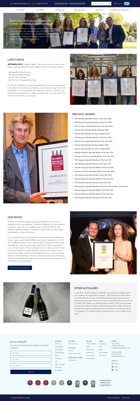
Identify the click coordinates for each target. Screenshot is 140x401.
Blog (100, 346)
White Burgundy (59, 352)
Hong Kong (102, 343)
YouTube (116, 370)
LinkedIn (116, 367)
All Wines (58, 343)
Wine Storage (90, 355)
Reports (71, 350)
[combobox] (101, 3)
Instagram (116, 363)
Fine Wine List (72, 343)
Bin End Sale (58, 370)
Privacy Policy (126, 397)
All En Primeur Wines (75, 353)
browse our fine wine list (20, 268)
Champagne (58, 358)
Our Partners (102, 355)
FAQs (100, 349)
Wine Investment (90, 343)
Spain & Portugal (60, 364)
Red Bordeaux (59, 346)
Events (88, 346)
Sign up (31, 372)
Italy (56, 361)
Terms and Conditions (114, 397)
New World (58, 367)
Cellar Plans (89, 352)
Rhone (57, 355)
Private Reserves (90, 358)
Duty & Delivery (103, 352)
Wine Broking (90, 349)
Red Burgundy (59, 349)
